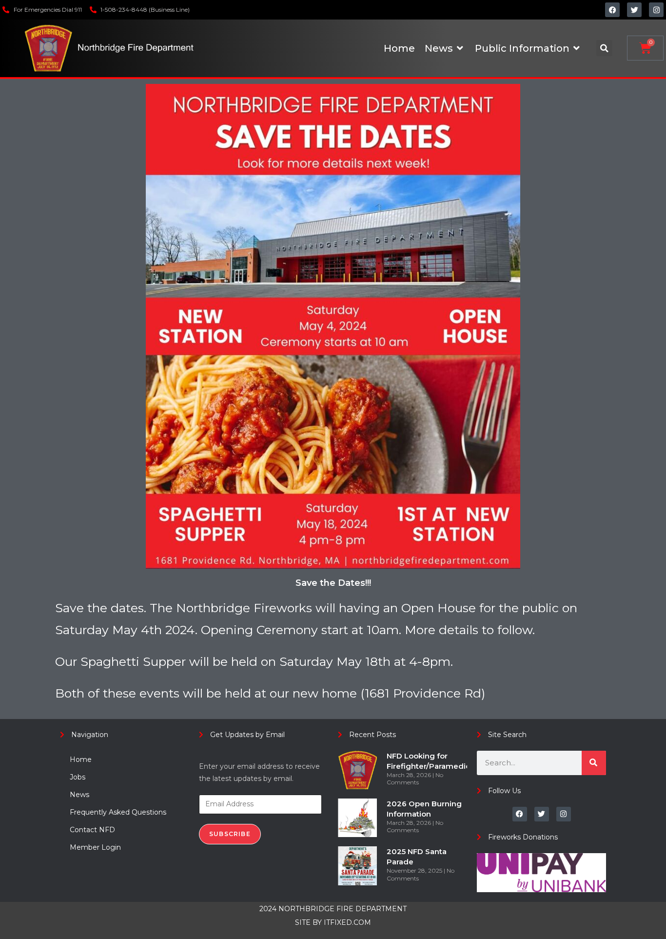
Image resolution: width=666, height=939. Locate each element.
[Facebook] (612, 9)
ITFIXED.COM (347, 922)
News (79, 794)
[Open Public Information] (577, 48)
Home (81, 759)
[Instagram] (656, 9)
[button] (604, 48)
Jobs (77, 777)
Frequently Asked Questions (118, 812)
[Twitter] (634, 9)
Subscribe (230, 834)
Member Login (95, 847)
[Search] (594, 763)
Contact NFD (92, 829)
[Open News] (460, 48)
